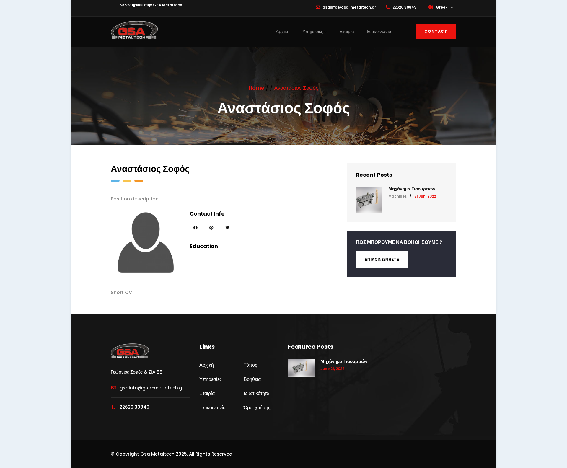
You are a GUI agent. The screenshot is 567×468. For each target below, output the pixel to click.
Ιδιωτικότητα (256, 393)
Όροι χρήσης (257, 407)
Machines (397, 196)
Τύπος (250, 365)
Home (256, 88)
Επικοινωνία (379, 31)
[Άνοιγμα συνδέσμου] (196, 227)
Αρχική (282, 31)
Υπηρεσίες (312, 31)
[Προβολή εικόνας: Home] (134, 29)
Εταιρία (347, 31)
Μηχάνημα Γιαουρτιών (411, 189)
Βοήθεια (252, 379)
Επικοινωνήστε (382, 259)
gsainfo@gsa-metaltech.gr (152, 388)
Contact (435, 31)
